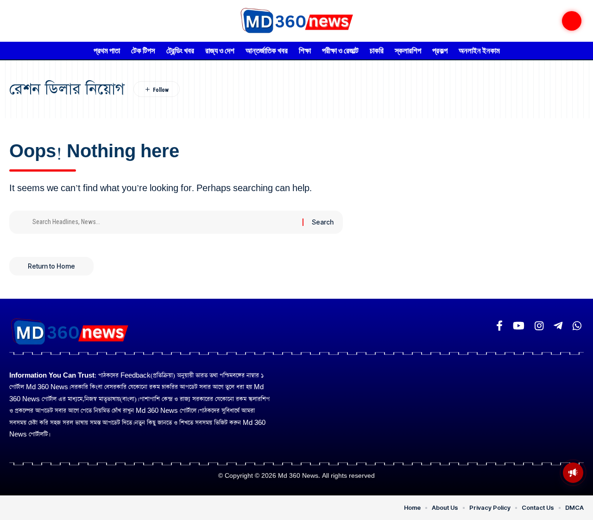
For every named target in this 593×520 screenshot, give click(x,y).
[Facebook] (499, 325)
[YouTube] (519, 325)
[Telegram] (558, 325)
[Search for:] (164, 222)
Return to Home (51, 266)
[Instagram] (539, 325)
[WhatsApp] (577, 325)
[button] (571, 21)
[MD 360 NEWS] (296, 21)
